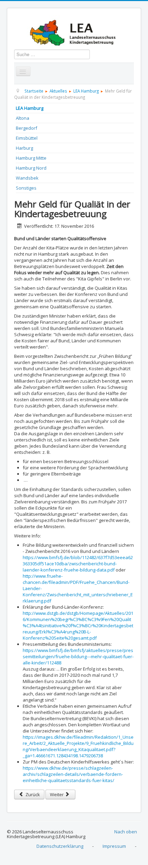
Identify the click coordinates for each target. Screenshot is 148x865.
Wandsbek (27, 178)
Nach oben (125, 831)
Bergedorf (26, 128)
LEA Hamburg (29, 108)
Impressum (114, 846)
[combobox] (52, 54)
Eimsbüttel (27, 138)
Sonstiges (26, 188)
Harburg (24, 148)
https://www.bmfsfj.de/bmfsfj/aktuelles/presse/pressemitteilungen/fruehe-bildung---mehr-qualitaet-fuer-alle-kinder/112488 (78, 656)
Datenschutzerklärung (59, 846)
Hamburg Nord (31, 168)
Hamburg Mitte (31, 158)
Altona (22, 118)
